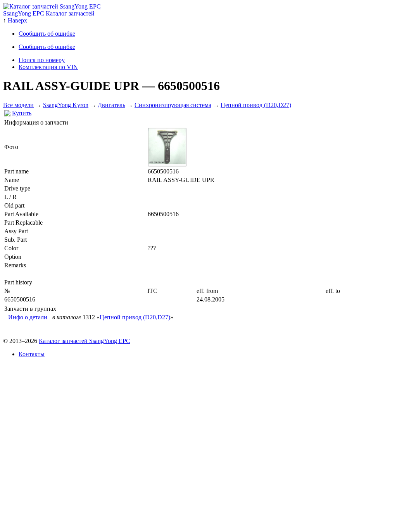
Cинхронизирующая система (173, 105)
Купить (21, 113)
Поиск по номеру (42, 60)
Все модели (18, 105)
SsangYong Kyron (65, 105)
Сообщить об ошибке (47, 33)
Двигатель (111, 105)
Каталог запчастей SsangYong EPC (84, 341)
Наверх (17, 20)
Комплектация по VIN (48, 67)
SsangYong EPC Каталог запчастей (49, 13)
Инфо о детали (27, 317)
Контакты (32, 354)
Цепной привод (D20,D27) (256, 105)
